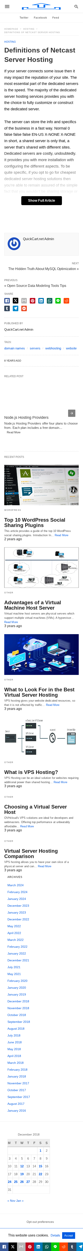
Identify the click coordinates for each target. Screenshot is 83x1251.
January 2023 (16, 912)
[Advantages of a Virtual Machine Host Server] (41, 567)
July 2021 (13, 967)
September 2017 (18, 1097)
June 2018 (14, 1042)
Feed (55, 17)
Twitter (24, 17)
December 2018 (18, 1001)
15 (40, 1166)
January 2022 (16, 953)
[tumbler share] (7, 308)
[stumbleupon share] (24, 308)
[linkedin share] (41, 301)
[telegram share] (15, 308)
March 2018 (15, 1062)
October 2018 (16, 1015)
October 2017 (16, 1090)
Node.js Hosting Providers (26, 417)
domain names (14, 348)
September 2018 (18, 1021)
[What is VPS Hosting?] (41, 737)
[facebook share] (7, 301)
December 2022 (18, 919)
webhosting (53, 348)
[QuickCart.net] (41, 6)
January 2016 (16, 1110)
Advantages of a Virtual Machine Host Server (32, 605)
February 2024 (17, 892)
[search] (76, 6)
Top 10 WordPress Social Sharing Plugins (34, 522)
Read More (12, 432)
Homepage (11, 29)
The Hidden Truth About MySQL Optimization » (43, 268)
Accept (68, 1235)
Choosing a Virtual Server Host (35, 809)
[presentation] (71, 413)
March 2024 (15, 885)
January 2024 (16, 899)
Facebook (40, 17)
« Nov (11, 1200)
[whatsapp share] (49, 301)
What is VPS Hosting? (31, 772)
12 (22, 1166)
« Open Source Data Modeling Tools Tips (35, 286)
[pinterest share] (32, 301)
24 (9, 1182)
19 (22, 1174)
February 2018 (17, 1069)
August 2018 (15, 1028)
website (71, 348)
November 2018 (18, 1008)
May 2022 (14, 926)
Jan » (20, 1200)
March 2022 (15, 940)
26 (22, 1182)
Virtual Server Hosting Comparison (31, 853)
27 (28, 1182)
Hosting (28, 29)
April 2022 (14, 933)
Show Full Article (41, 200)
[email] (21, 1246)
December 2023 (18, 905)
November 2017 (18, 1083)
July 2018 (13, 1035)
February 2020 (17, 980)
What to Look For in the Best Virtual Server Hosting (39, 692)
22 (40, 1174)
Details (56, 1235)
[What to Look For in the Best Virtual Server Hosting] (41, 654)
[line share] (58, 301)
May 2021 (14, 974)
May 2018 (14, 1049)
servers (35, 348)
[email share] (24, 301)
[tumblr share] (72, 1246)
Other (8, 592)
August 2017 (15, 1103)
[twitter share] (15, 301)
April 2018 (14, 1056)
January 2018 (16, 1076)
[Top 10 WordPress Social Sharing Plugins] (41, 485)
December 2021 (18, 960)
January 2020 (16, 987)
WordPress (12, 510)
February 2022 (17, 946)
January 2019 (16, 994)
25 (15, 1182)
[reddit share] (66, 301)
